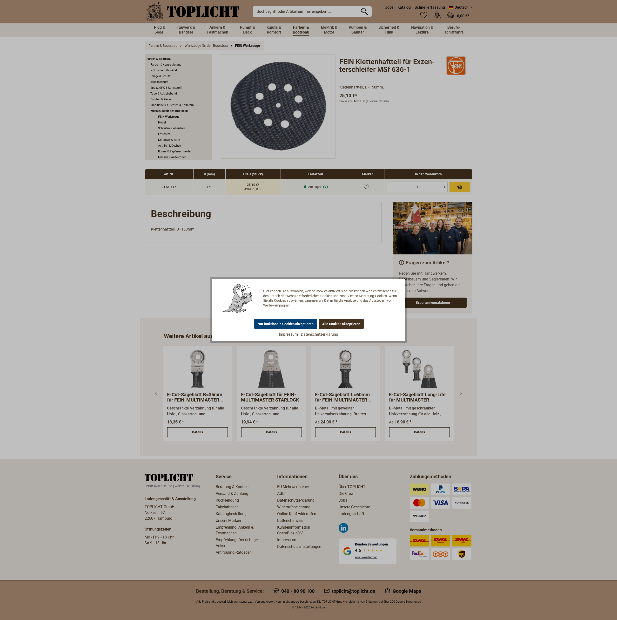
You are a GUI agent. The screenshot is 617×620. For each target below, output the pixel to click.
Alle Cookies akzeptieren (341, 324)
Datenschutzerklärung (319, 334)
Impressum (288, 334)
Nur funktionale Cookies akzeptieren (286, 324)
